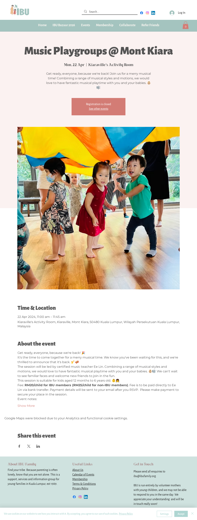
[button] (104, 25)
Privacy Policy (80, 488)
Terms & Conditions (84, 484)
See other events (98, 109)
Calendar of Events (83, 474)
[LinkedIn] (153, 13)
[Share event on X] (29, 446)
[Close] (192, 514)
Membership (80, 479)
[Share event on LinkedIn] (38, 446)
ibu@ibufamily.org (145, 476)
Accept (181, 514)
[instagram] (147, 13)
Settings (164, 514)
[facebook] (142, 13)
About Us (77, 470)
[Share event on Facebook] (19, 446)
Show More (26, 406)
